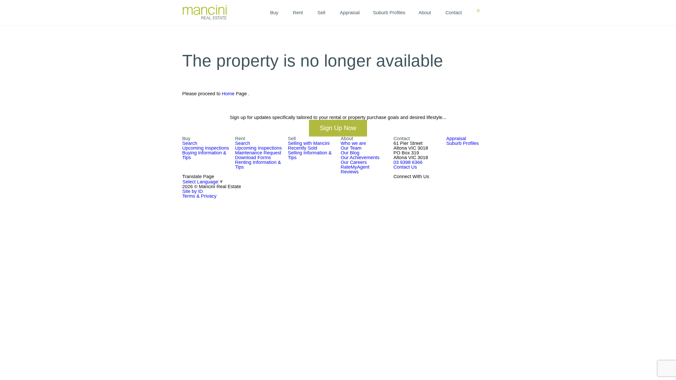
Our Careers (354, 162)
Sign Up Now (338, 127)
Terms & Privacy (199, 196)
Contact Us (405, 167)
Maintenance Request (258, 152)
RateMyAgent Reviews (355, 169)
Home (228, 93)
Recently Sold (302, 148)
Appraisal (350, 12)
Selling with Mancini (309, 143)
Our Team (351, 148)
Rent (298, 12)
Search (189, 143)
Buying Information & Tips (204, 155)
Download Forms (253, 157)
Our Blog (350, 152)
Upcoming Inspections (205, 148)
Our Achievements (360, 157)
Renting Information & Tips (258, 165)
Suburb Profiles (389, 12)
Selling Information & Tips (310, 155)
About (425, 12)
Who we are (353, 143)
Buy (274, 12)
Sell (321, 12)
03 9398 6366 (407, 162)
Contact (453, 12)
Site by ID (192, 191)
